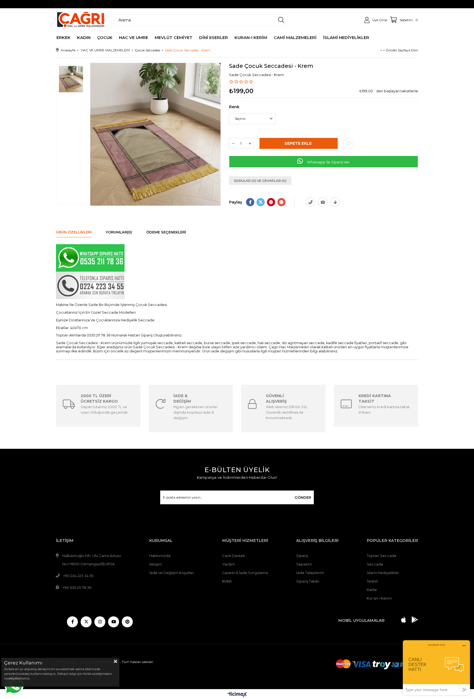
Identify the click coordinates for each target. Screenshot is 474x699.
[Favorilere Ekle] (348, 143)
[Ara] (281, 20)
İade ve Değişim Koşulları (171, 572)
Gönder (303, 497)
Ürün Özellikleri (74, 232)
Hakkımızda (159, 555)
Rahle (372, 589)
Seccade (375, 564)
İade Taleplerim (310, 572)
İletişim (155, 564)
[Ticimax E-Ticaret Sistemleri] (237, 695)
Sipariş (302, 555)
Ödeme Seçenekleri (166, 232)
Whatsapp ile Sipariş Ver (328, 162)
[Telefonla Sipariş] (310, 202)
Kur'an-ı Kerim (379, 598)
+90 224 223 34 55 (78, 575)
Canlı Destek (233, 555)
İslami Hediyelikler (383, 572)
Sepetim (304, 564)
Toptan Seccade (381, 555)
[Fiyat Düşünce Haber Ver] (335, 202)
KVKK (227, 581)
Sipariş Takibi (307, 581)
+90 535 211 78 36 (77, 587)
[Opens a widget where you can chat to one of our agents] (436, 667)
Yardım (228, 564)
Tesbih (372, 581)
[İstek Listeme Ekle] (323, 202)
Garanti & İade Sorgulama (245, 572)
